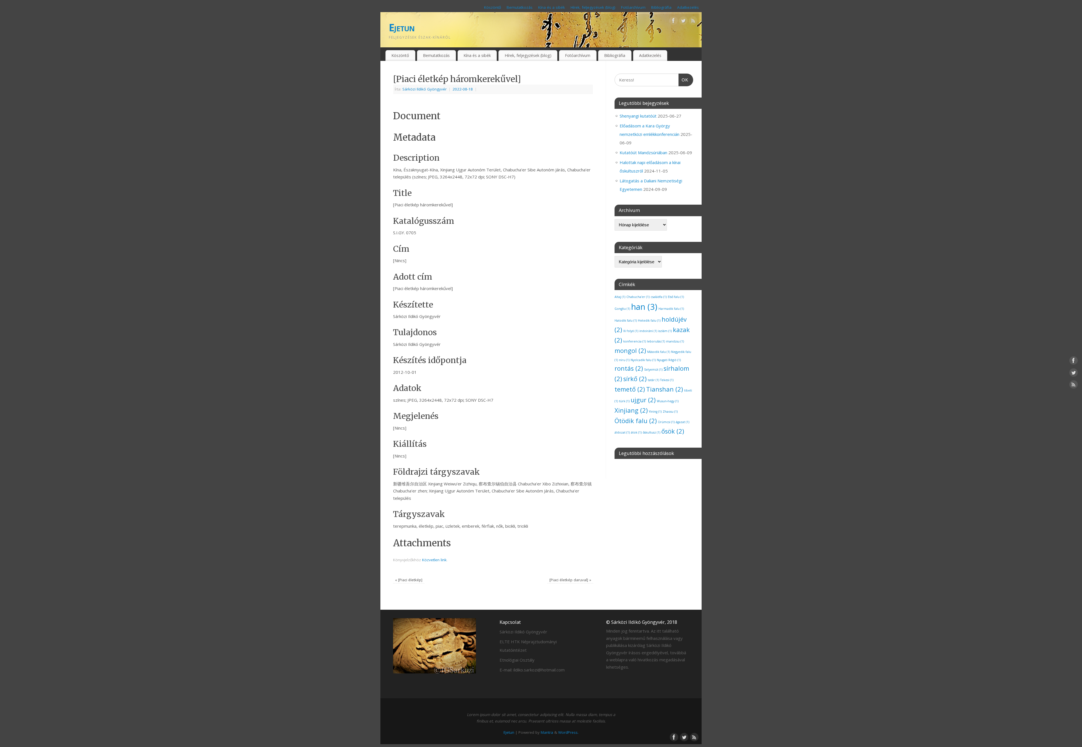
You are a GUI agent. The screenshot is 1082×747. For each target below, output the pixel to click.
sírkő (635, 379)
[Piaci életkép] (408, 579)
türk (624, 401)
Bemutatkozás (520, 7)
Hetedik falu (649, 320)
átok (636, 432)
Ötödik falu (636, 421)
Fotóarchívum (633, 7)
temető (630, 389)
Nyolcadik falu (643, 360)
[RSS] (693, 21)
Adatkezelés (688, 7)
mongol (630, 350)
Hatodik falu (626, 320)
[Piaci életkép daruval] (570, 579)
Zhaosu (670, 412)
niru (624, 360)
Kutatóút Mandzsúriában (643, 152)
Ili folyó (630, 331)
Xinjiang (631, 410)
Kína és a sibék (551, 7)
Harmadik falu (671, 309)
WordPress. (568, 732)
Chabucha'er (637, 297)
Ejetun (402, 27)
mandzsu (675, 341)
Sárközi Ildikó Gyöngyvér (424, 89)
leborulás (656, 341)
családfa (659, 297)
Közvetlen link (434, 559)
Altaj (620, 297)
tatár (653, 380)
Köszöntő (492, 7)
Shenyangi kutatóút (638, 116)
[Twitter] (683, 21)
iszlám (665, 331)
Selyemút (653, 370)
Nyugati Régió (669, 360)
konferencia (634, 341)
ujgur (643, 400)
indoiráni (648, 331)
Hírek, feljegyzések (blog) (593, 7)
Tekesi (666, 380)
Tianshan (664, 389)
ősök (672, 431)
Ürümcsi (666, 422)
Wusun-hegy (668, 401)
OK (684, 79)
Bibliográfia (661, 7)
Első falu (676, 297)
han (644, 306)
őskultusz (651, 432)
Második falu (658, 352)
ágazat (682, 422)
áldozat (622, 432)
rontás (629, 368)
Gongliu (622, 309)
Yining (655, 412)
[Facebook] (673, 21)
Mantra (547, 732)
